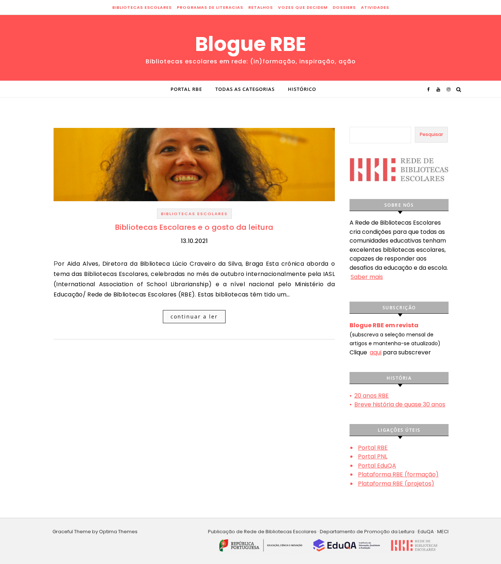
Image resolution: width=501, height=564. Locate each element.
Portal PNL (372, 456)
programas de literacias (210, 7)
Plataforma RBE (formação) (398, 474)
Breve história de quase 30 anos (399, 404)
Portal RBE (186, 89)
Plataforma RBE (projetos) (396, 483)
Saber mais (367, 277)
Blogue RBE (250, 44)
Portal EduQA (377, 465)
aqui (375, 352)
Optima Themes (118, 531)
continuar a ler (194, 316)
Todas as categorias (245, 89)
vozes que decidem (303, 7)
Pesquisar (431, 134)
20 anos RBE (371, 395)
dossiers (344, 7)
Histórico (302, 89)
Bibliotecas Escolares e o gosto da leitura (194, 227)
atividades (375, 7)
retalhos (260, 7)
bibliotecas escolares (142, 7)
